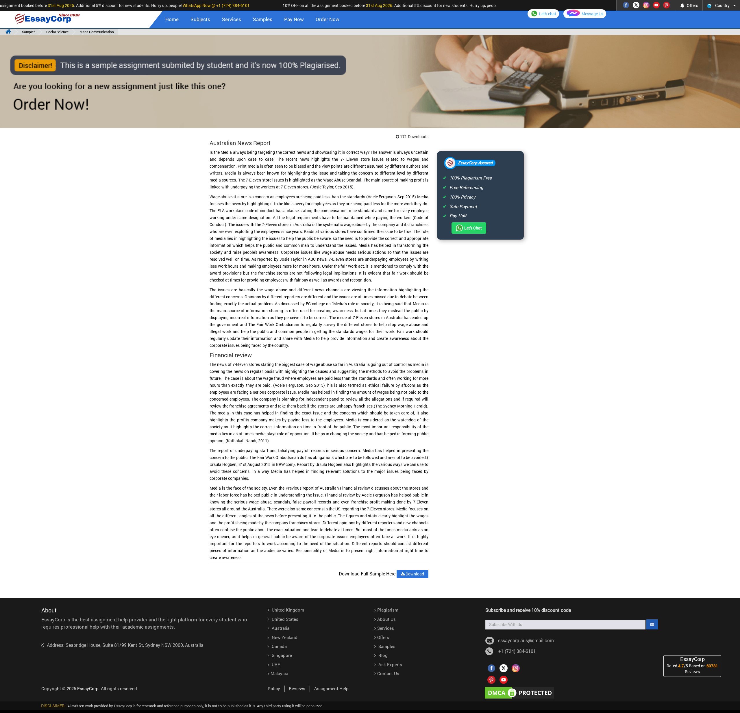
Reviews (297, 688)
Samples (262, 19)
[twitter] (504, 668)
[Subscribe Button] (652, 624)
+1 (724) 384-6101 (516, 651)
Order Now (327, 19)
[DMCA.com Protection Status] (520, 692)
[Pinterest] (666, 4)
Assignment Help (331, 688)
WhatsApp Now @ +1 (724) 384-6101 (206, 5)
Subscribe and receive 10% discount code (528, 610)
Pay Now (294, 19)
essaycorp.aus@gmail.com (526, 640)
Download (414, 574)
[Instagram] (646, 4)
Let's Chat (473, 228)
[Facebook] (626, 4)
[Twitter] (636, 4)
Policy (274, 688)
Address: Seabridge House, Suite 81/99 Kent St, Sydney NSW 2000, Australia (125, 645)
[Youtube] (656, 4)
